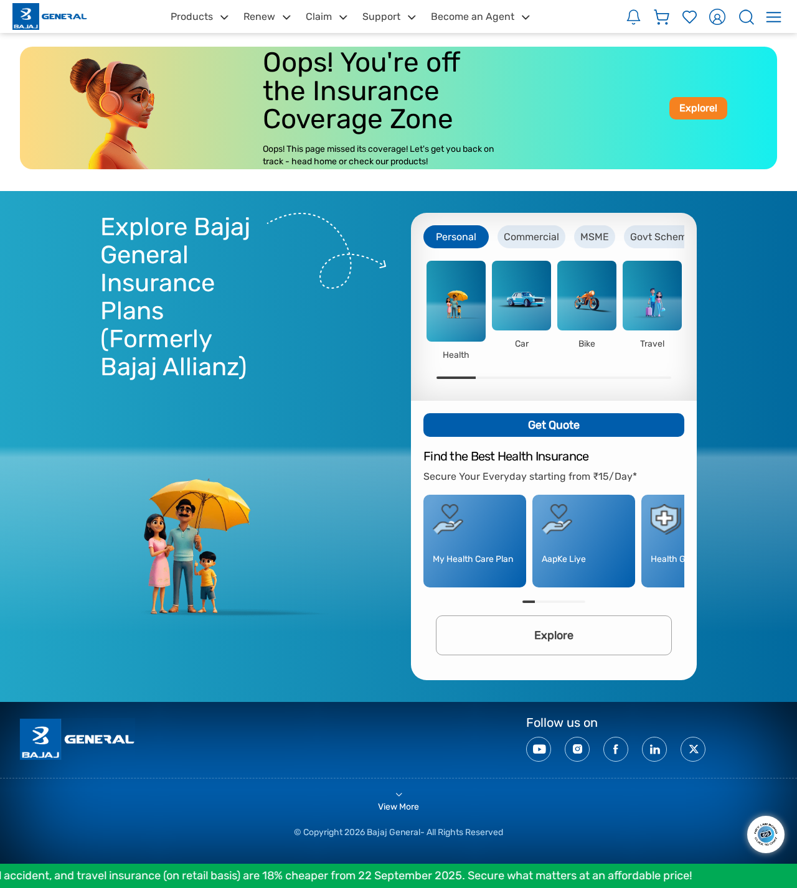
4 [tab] (573, 378)
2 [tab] (495, 378)
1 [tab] (456, 378)
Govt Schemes (663, 237)
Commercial (531, 237)
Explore (553, 635)
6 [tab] (651, 378)
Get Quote (554, 425)
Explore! (698, 108)
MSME (594, 237)
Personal (456, 237)
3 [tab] (534, 378)
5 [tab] (612, 378)
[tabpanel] (456, 310)
